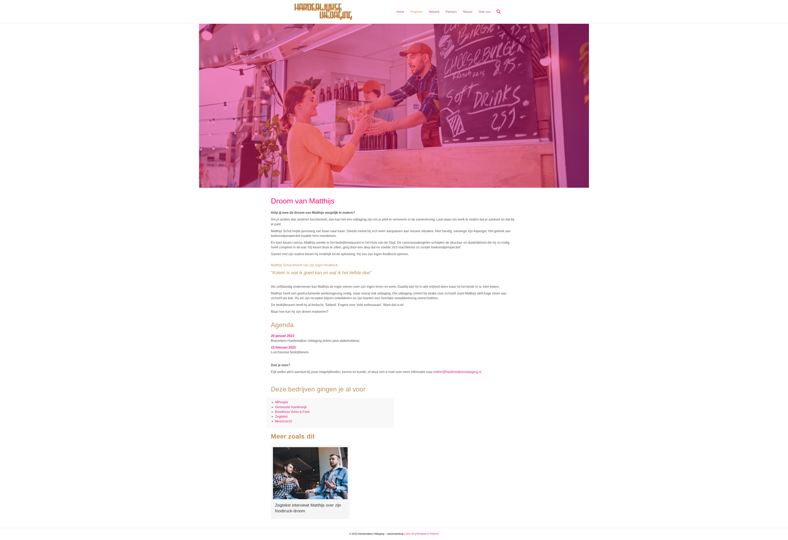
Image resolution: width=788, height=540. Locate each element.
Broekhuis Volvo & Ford (292, 412)
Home (400, 11)
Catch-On (409, 533)
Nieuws (467, 11)
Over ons (484, 11)
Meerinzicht (283, 421)
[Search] (496, 11)
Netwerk (434, 11)
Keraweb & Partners (428, 533)
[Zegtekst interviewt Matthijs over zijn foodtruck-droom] (310, 482)
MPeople (281, 402)
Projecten (416, 11)
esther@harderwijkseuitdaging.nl (457, 372)
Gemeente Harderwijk (291, 407)
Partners (451, 11)
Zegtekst (281, 416)
